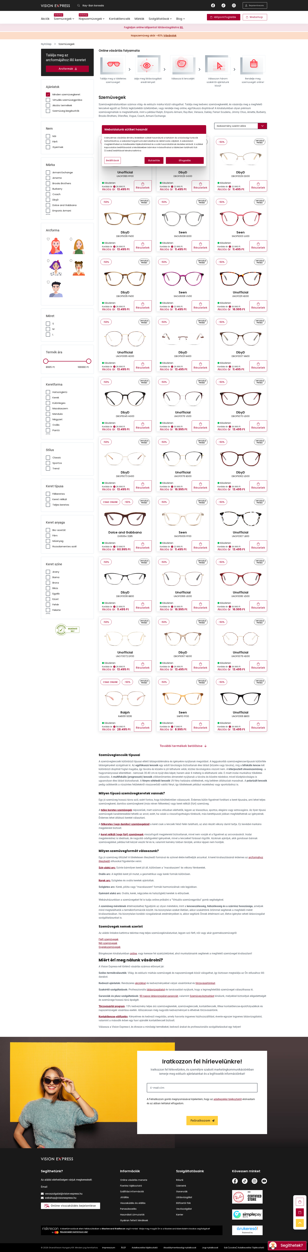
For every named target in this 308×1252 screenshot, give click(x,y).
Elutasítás (154, 160)
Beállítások (112, 160)
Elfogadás (185, 160)
